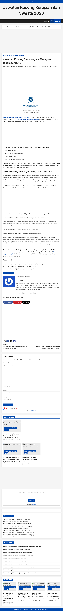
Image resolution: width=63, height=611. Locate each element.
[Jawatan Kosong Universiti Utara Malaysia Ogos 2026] (12, 449)
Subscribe (57, 21)
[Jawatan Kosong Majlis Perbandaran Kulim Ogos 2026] (31, 449)
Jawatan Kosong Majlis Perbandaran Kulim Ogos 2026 (30, 459)
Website (5, 397)
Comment (6, 362)
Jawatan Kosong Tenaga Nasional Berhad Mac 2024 (16, 570)
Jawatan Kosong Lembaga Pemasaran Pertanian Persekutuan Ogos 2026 (11, 435)
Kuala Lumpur (20, 55)
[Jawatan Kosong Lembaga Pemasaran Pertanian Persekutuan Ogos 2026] (12, 426)
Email (5, 390)
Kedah (6, 453)
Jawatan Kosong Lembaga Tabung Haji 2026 (14, 558)
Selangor (7, 430)
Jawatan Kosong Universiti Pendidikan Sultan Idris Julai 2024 (19, 567)
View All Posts (34, 293)
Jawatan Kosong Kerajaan (9, 55)
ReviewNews (38, 609)
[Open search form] (48, 21)
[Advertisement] (31, 41)
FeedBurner (35, 504)
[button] (4, 341)
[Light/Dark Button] (45, 21)
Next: (47, 346)
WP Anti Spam (34, 410)
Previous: (15, 346)
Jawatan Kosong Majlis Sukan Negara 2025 (14, 561)
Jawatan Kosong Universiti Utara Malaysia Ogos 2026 (17, 549)
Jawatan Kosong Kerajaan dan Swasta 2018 (16, 117)
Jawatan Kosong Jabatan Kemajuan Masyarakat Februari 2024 (19, 573)
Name (5, 384)
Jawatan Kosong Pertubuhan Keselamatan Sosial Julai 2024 (18, 564)
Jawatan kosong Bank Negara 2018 (28, 119)
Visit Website (21, 293)
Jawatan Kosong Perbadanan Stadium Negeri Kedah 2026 (18, 555)
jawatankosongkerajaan (9, 66)
